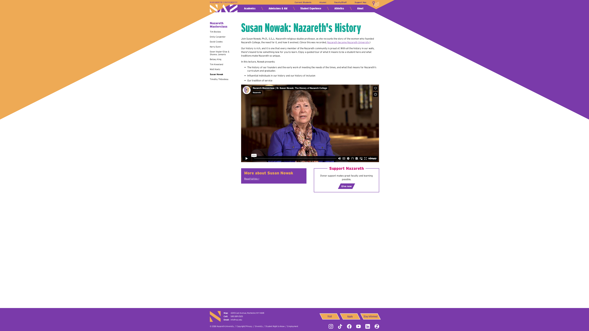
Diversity (259, 326)
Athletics (339, 8)
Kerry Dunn (215, 47)
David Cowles (216, 41)
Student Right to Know (275, 326)
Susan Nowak (216, 74)
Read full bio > (251, 178)
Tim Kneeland (216, 64)
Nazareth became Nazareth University (348, 42)
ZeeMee (377, 326)
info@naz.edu (236, 320)
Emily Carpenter (218, 37)
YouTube (358, 326)
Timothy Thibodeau (219, 79)
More (375, 3)
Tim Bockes (215, 31)
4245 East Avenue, (247, 313)
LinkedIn (367, 326)
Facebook (349, 326)
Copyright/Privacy (244, 326)
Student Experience (310, 8)
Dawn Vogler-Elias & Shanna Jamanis (219, 53)
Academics (250, 8)
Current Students (303, 2)
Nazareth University (223, 7)
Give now (346, 186)
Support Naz (360, 2)
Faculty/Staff (340, 2)
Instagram (331, 326)
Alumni (322, 2)
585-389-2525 (237, 316)
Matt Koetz (215, 69)
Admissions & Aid (278, 8)
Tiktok (340, 326)
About (360, 8)
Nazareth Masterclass (218, 24)
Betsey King (215, 59)
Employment (292, 326)
